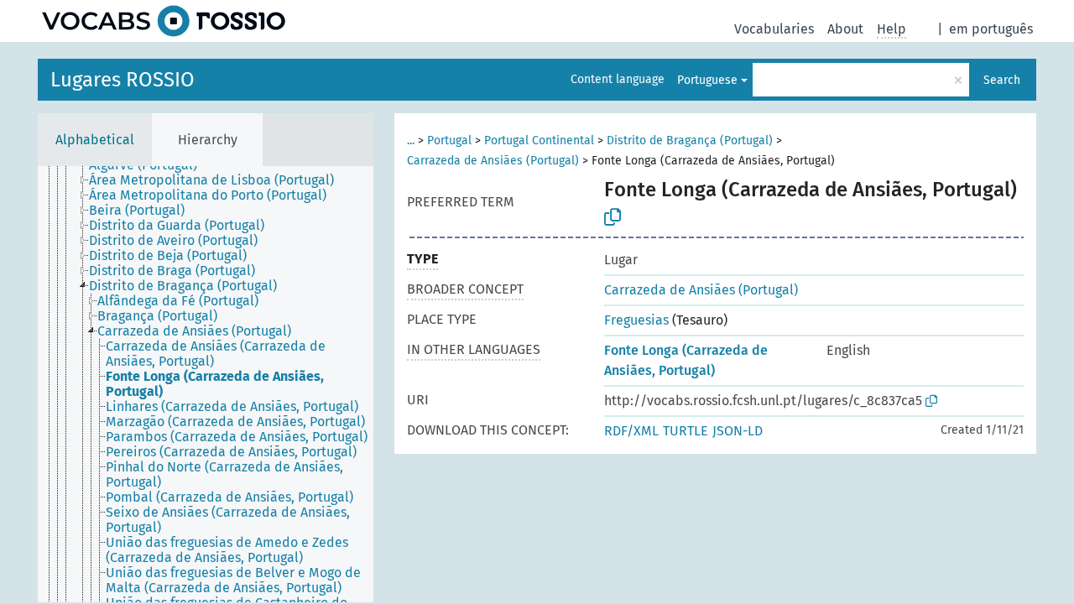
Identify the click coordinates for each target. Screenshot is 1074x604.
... (410, 140)
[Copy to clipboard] (612, 217)
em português (991, 29)
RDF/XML (631, 431)
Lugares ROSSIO (122, 79)
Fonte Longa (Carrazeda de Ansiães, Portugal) (686, 360)
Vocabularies (774, 29)
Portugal (449, 140)
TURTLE (685, 431)
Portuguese (707, 80)
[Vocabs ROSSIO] (163, 21)
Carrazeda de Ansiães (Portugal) (493, 161)
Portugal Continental (539, 140)
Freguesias (636, 320)
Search (1001, 80)
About (845, 29)
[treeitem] (218, 180)
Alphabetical (94, 140)
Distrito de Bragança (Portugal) (690, 140)
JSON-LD (737, 431)
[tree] (205, 384)
